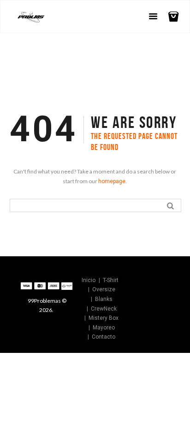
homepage (111, 181)
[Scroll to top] (151, 281)
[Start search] (171, 205)
